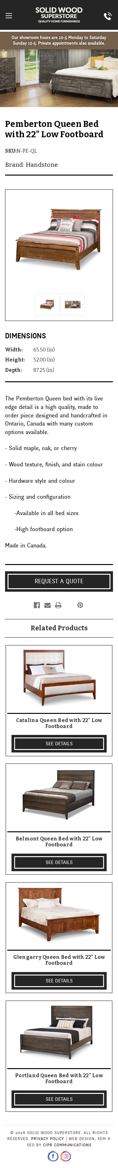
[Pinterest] (80, 605)
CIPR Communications (67, 1145)
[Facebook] (37, 605)
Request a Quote (59, 581)
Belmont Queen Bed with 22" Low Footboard (59, 842)
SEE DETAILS (59, 744)
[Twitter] (69, 605)
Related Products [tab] (59, 628)
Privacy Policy (47, 1138)
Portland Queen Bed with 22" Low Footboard (59, 1078)
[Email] (47, 605)
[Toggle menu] (8, 15)
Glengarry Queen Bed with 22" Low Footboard (59, 960)
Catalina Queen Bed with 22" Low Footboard (59, 723)
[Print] (58, 605)
